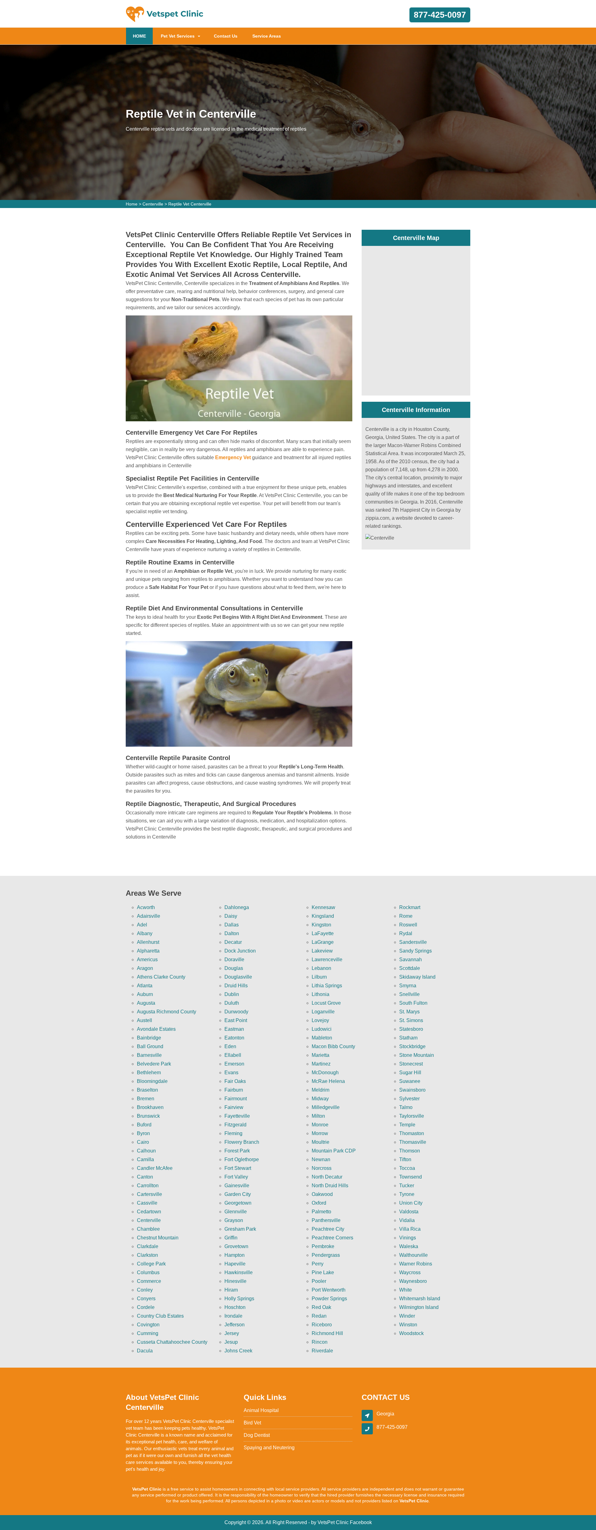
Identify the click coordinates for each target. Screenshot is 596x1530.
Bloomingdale (152, 1081)
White (405, 1289)
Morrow (320, 1133)
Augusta (146, 1003)
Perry (317, 1263)
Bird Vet (252, 1422)
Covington (148, 1324)
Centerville (152, 203)
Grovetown (236, 1246)
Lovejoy (320, 1020)
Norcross (322, 1168)
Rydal (405, 933)
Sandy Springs (415, 950)
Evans (231, 1072)
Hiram (231, 1289)
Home (132, 203)
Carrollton (148, 1185)
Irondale (233, 1316)
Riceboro (322, 1324)
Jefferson (234, 1324)
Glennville (235, 1211)
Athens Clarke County (161, 977)
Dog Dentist (257, 1435)
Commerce (149, 1281)
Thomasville (412, 1142)
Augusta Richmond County (166, 1011)
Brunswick (148, 1116)
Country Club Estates (160, 1316)
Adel (142, 924)
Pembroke (323, 1246)
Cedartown (149, 1211)
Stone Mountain (416, 1055)
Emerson (234, 1063)
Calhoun (146, 1150)
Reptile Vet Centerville (189, 203)
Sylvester (409, 1098)
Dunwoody (236, 1011)
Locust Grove (326, 1003)
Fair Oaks (235, 1081)
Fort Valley (236, 1176)
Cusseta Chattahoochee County (172, 1342)
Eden (230, 1046)
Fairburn (233, 1090)
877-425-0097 (440, 15)
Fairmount (235, 1098)
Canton (145, 1176)
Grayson (233, 1220)
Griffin (230, 1237)
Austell (144, 1020)
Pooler (319, 1281)
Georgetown (237, 1203)
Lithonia (320, 994)
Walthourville (413, 1255)
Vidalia (407, 1220)
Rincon (319, 1342)
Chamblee (148, 1229)
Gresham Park (240, 1229)
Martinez (321, 1063)
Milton (318, 1116)
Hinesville (235, 1281)
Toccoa (407, 1168)
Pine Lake (323, 1272)
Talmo (406, 1107)
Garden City (237, 1194)
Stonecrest (411, 1063)
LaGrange (323, 942)
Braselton (147, 1090)
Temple (407, 1124)
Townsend (410, 1176)
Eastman (234, 1029)
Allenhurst (148, 942)
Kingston (321, 924)
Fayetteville (237, 1116)
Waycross (410, 1272)
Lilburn (319, 977)
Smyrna (407, 985)
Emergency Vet (233, 457)
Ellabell (232, 1055)
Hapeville (235, 1263)
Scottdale (409, 968)
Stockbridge (412, 1046)
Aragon (145, 968)
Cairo (143, 1142)
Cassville (147, 1203)
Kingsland (323, 916)
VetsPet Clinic (333, 1522)
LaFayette (323, 933)
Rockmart (409, 907)
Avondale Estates (156, 1029)
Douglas (233, 968)
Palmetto (321, 1211)
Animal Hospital (261, 1410)
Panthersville (326, 1220)
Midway (320, 1098)
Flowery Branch (241, 1142)
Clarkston (147, 1255)
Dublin (231, 994)
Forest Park (237, 1150)
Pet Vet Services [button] (178, 36)
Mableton (322, 1037)
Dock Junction (240, 950)
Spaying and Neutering (269, 1447)
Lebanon (321, 968)
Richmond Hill (327, 1333)
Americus (147, 959)
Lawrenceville (327, 959)
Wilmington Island (419, 1307)
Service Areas (266, 36)
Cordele (146, 1307)
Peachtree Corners (332, 1237)
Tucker (406, 1185)
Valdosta (408, 1211)
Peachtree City (328, 1229)
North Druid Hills (330, 1185)
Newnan (321, 1159)
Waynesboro (413, 1281)
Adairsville (148, 916)
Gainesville (236, 1185)
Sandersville (413, 942)
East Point (235, 1020)
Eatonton (234, 1037)
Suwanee (409, 1081)
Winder (407, 1316)
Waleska (408, 1246)
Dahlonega (236, 907)
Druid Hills (236, 985)
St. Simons (411, 1020)
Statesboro (411, 1029)
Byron (143, 1133)
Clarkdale (147, 1246)
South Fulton (413, 1003)
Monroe (320, 1124)
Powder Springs (329, 1298)
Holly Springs (239, 1298)
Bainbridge (149, 1037)
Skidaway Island (417, 977)
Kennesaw (323, 907)
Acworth (146, 907)
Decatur (233, 942)
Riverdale (322, 1350)
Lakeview (322, 950)
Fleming (233, 1133)
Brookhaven (150, 1107)
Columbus (148, 1272)
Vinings (407, 1237)
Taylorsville (411, 1116)
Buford (144, 1124)
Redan (319, 1316)
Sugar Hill (410, 1072)
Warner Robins (415, 1263)
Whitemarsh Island (419, 1298)
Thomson (409, 1150)
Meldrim (320, 1090)
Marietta (320, 1055)
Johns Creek (238, 1350)
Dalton (231, 933)
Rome (406, 916)
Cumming (147, 1333)
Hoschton (235, 1307)
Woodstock (411, 1333)
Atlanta (144, 985)
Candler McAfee (155, 1168)
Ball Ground (150, 1046)
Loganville (323, 1011)
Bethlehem (149, 1072)
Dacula (145, 1350)
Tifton (405, 1159)
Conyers (146, 1298)
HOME (143, 35)
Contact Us (225, 36)
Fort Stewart (237, 1168)
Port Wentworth (328, 1289)
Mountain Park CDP (334, 1150)
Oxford (319, 1203)
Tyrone (406, 1194)
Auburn (145, 994)
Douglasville (238, 977)
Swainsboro (412, 1090)
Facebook (361, 1522)
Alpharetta (148, 950)
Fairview (233, 1107)
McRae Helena (328, 1081)
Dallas (231, 924)
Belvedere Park (154, 1063)
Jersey (231, 1333)
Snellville (409, 994)
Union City (410, 1203)
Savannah (410, 959)
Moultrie (320, 1142)
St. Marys (409, 1011)
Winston (408, 1324)
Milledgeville (326, 1107)
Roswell (408, 924)
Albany (144, 933)
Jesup (231, 1342)
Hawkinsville (238, 1272)
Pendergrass (326, 1255)
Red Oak (321, 1307)
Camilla (145, 1159)
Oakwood (322, 1194)
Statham (408, 1037)
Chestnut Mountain (157, 1237)
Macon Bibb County (333, 1046)
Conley (145, 1289)
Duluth (231, 1003)
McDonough (325, 1072)
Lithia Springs (327, 985)
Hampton (234, 1255)
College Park (151, 1263)
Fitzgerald (235, 1124)
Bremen (145, 1098)
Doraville (234, 959)
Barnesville (149, 1055)
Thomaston (411, 1133)
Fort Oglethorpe (241, 1159)
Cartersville (149, 1194)
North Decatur (327, 1176)
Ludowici (322, 1029)
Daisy (230, 916)
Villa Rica (410, 1229)
